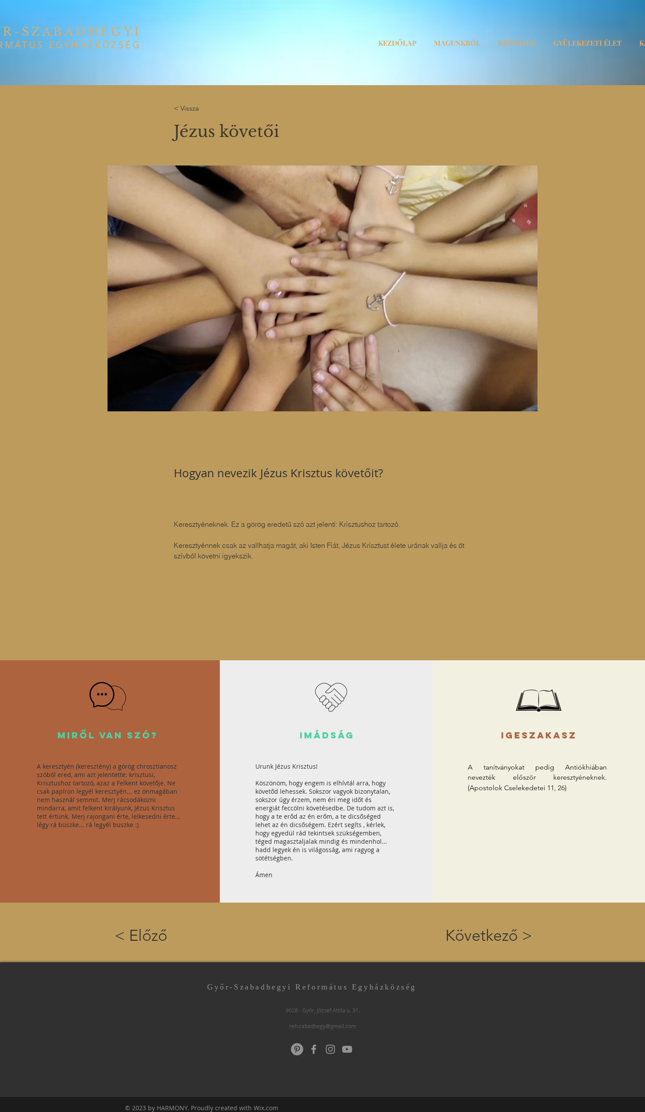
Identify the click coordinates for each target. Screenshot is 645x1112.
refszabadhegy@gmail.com (322, 1025)
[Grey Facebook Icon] (314, 1049)
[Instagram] (330, 1049)
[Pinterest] (297, 1049)
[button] (457, 39)
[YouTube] (347, 1049)
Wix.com (266, 1108)
